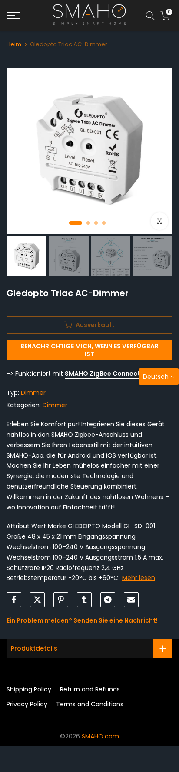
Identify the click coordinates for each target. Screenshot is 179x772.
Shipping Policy (29, 689)
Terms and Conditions (89, 704)
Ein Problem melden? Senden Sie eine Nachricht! (82, 620)
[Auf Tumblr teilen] (84, 599)
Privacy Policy (27, 704)
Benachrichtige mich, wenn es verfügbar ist (89, 350)
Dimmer (33, 392)
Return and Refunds (90, 689)
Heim (14, 44)
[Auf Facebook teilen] (14, 599)
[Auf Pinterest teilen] (60, 599)
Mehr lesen (138, 578)
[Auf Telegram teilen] (107, 599)
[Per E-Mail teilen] (131, 599)
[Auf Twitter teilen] (37, 599)
